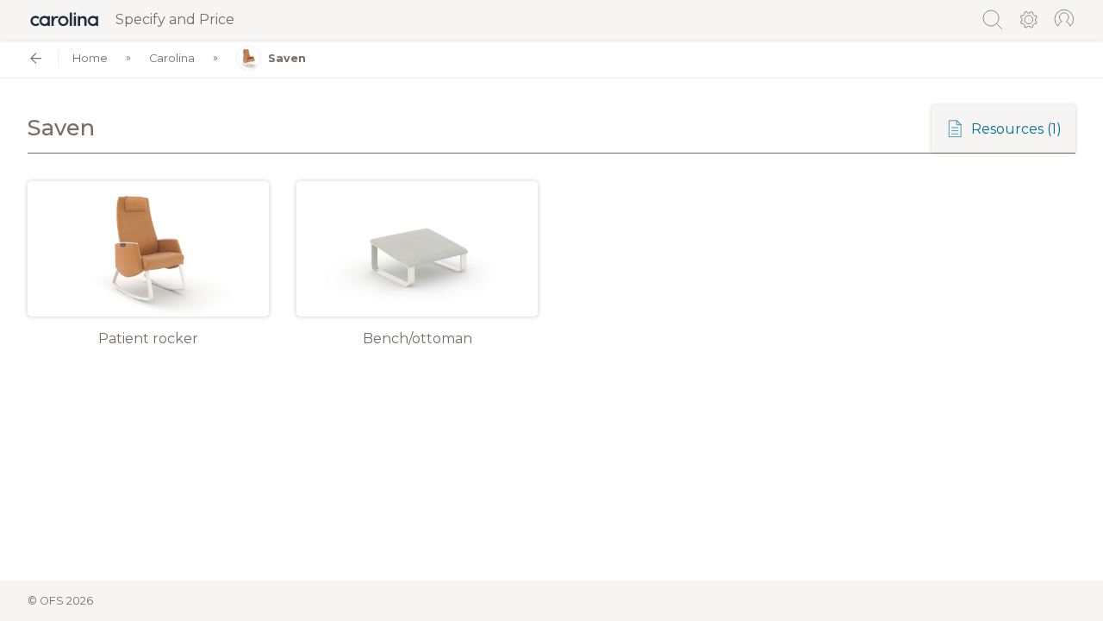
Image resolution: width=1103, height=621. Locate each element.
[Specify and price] (65, 19)
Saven (287, 58)
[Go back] (36, 58)
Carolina (172, 58)
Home (90, 58)
